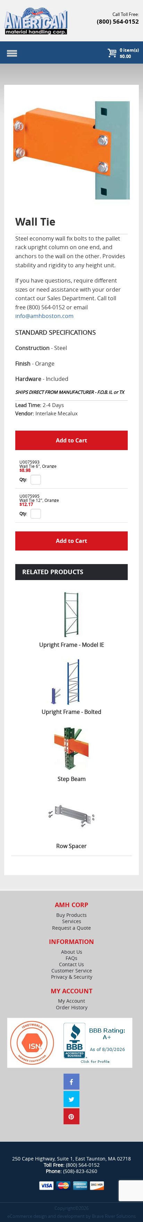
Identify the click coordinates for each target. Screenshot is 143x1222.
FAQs (71, 958)
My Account (71, 1001)
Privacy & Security (71, 977)
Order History (71, 1007)
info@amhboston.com (44, 316)
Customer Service (71, 971)
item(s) (129, 53)
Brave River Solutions (114, 1216)
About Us (71, 952)
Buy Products (71, 915)
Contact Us (71, 964)
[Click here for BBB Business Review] (95, 1042)
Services (71, 921)
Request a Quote (71, 928)
